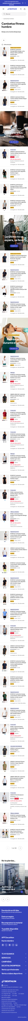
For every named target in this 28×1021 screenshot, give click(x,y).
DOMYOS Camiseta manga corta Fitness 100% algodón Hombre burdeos (18, 414)
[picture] (4, 51)
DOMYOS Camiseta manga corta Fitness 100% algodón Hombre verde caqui (18, 305)
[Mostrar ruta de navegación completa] (2, 18)
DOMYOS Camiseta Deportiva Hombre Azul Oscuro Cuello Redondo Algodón (18, 257)
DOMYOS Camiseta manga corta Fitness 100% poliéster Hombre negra (18, 564)
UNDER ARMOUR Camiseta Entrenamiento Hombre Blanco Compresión (17, 778)
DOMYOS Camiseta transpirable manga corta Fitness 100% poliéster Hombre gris (17, 52)
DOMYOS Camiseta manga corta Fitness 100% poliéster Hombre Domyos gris (18, 535)
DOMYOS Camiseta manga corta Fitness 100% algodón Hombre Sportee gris (18, 202)
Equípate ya (14, 245)
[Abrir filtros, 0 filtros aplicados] (4, 40)
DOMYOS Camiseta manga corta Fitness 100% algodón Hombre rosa (18, 817)
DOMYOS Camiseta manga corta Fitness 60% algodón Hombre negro (17, 171)
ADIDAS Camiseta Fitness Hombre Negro (17, 749)
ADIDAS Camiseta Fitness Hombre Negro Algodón (17, 646)
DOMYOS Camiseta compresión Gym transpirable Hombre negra (18, 477)
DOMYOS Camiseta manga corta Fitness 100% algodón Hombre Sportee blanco (18, 67)
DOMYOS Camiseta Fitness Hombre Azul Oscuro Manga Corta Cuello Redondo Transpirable (18, 663)
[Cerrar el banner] (25, 3)
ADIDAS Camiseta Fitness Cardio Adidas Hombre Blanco (18, 548)
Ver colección (14, 142)
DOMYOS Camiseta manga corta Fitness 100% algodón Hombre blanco (18, 360)
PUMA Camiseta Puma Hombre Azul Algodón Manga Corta (18, 515)
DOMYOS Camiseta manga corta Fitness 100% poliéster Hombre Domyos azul (18, 613)
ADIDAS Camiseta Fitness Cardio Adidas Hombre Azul (18, 152)
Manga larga (17, 31)
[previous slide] (3, 899)
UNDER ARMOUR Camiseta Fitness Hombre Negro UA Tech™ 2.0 (17, 396)
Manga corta (5, 31)
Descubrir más (14, 348)
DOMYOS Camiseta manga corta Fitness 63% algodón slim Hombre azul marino (17, 435)
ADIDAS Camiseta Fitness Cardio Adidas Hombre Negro (18, 97)
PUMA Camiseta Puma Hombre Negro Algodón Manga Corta (16, 493)
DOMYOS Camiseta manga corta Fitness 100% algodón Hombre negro (18, 84)
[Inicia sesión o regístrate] (21, 9)
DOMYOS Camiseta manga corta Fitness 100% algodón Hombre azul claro (18, 376)
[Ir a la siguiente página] (20, 848)
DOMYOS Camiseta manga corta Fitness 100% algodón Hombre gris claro (18, 457)
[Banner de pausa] (22, 3)
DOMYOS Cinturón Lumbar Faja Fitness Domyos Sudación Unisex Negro (17, 831)
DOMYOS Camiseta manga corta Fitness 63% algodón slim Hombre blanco (17, 712)
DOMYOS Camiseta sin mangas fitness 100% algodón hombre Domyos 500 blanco (18, 289)
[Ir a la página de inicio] (12, 9)
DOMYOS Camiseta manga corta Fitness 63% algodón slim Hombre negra (17, 581)
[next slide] (8, 899)
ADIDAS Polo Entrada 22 (16, 795)
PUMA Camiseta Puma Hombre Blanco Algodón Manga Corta (17, 728)
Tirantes (11, 31)
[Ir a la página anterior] (8, 848)
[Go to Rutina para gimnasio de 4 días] (22, 892)
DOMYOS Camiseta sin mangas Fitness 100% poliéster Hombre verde (16, 596)
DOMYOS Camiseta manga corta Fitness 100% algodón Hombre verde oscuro (18, 695)
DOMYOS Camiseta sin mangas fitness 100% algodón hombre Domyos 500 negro (18, 187)
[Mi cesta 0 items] (24, 9)
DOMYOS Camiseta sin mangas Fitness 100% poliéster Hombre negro (16, 678)
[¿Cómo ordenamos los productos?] (2, 44)
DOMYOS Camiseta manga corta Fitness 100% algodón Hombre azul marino (18, 273)
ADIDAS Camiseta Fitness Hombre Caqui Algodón (17, 762)
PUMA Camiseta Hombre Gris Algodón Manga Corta (18, 628)
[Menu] (3, 9)
